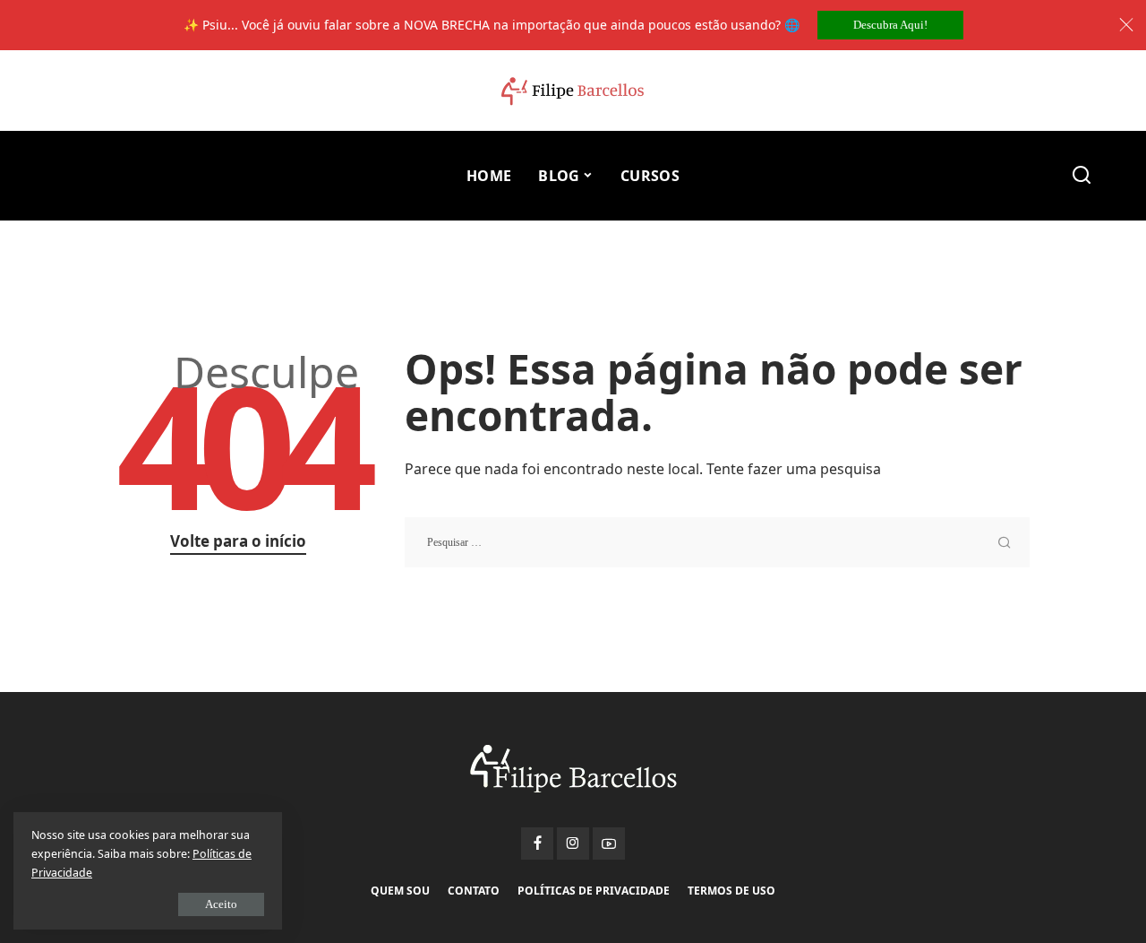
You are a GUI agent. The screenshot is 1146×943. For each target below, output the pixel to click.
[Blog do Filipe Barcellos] (572, 91)
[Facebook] (537, 843)
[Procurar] (1081, 176)
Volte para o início (238, 541)
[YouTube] (609, 843)
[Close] (1126, 25)
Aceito (221, 904)
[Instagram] (573, 843)
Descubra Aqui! (890, 24)
